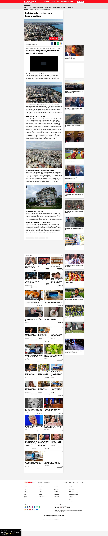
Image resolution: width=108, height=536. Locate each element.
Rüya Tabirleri (56, 494)
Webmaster (71, 496)
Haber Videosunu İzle (54, 38)
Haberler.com (56, 486)
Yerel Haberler (41, 496)
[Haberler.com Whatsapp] (37, 507)
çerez (2, 531)
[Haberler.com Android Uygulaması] (62, 507)
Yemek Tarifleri (56, 496)
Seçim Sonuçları (57, 491)
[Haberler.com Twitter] (30, 507)
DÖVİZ (25, 7)
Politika (33, 237)
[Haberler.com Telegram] (35, 510)
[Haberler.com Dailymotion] (37, 510)
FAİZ (50, 7)
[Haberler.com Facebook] (27, 507)
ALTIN (30, 7)
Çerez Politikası (71, 491)
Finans (40, 491)
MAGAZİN (53, 1)
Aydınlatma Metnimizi (10, 533)
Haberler (25, 486)
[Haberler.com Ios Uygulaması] (57, 507)
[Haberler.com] (30, 482)
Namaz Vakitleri (56, 489)
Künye (77, 482)
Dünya (25, 497)
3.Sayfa (25, 496)
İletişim (74, 482)
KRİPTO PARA (64, 1)
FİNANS (27, 6)
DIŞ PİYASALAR (56, 7)
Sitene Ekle (71, 501)
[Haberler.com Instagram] (32, 507)
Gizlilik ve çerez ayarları (46, 519)
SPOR (58, 1)
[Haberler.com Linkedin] (35, 507)
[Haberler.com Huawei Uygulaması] (67, 507)
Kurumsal (70, 486)
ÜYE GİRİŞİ (81, 1)
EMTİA (46, 7)
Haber (50, 516)
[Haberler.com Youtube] (30, 510)
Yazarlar (40, 494)
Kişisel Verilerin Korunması (73, 492)
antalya (40, 237)
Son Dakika (26, 492)
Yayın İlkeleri (82, 482)
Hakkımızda (65, 482)
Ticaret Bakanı (28, 237)
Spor (25, 489)
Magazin (25, 491)
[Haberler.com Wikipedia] (27, 510)
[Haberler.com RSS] (25, 510)
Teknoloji (40, 489)
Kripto (25, 494)
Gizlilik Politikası (71, 489)
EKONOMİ (46, 1)
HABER (71, 1)
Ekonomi (36, 237)
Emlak (47, 237)
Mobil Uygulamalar (72, 497)
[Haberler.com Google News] (25, 507)
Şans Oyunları (56, 492)
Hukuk (44, 237)
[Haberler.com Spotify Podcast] (39, 507)
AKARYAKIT (63, 7)
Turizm (40, 492)
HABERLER (70, 7)
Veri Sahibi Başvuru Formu (73, 494)
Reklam (70, 482)
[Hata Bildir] (52, 519)
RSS (69, 499)
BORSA (34, 7)
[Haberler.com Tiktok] (32, 510)
